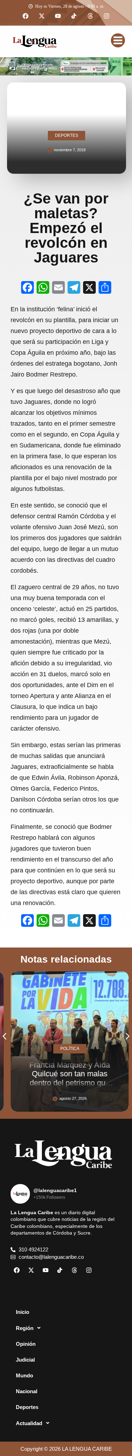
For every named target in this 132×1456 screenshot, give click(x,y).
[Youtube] (58, 16)
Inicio (22, 1312)
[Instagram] (107, 16)
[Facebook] (26, 16)
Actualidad (29, 1423)
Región (24, 1328)
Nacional (26, 1391)
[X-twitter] (42, 16)
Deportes (27, 1407)
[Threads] (90, 16)
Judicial (25, 1360)
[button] (4, 1036)
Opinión (26, 1344)
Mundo (24, 1375)
